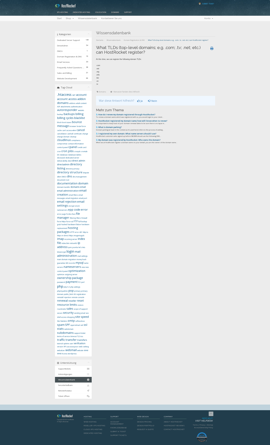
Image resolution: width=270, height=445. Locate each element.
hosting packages (67, 230)
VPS (65, 346)
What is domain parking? (110, 127)
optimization (76, 271)
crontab (84, 151)
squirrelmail (75, 325)
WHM (86, 350)
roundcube (61, 309)
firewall (84, 218)
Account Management (117, 423)
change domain (63, 137)
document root (63, 180)
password (61, 282)
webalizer (61, 350)
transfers (82, 340)
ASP (58, 106)
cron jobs (67, 151)
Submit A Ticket (118, 432)
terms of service (63, 336)
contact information (76, 144)
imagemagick (79, 235)
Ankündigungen (64, 374)
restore (80, 305)
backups (69, 114)
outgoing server (71, 274)
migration (72, 259)
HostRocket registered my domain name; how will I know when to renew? (132, 121)
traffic (61, 340)
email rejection (67, 201)
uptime (66, 343)
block (59, 122)
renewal (62, 300)
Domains (115, 12)
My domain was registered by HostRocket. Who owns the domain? (129, 140)
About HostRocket (173, 422)
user (71, 343)
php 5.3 (67, 287)
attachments (65, 106)
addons (72, 103)
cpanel (72, 147)
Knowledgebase (118, 428)
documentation (67, 183)
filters (78, 218)
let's (80, 247)
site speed (82, 317)
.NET (74, 95)
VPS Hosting (62, 12)
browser (72, 126)
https (71, 235)
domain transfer (63, 187)
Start (59, 18)
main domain (62, 259)
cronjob (77, 151)
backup (60, 114)
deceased (61, 158)
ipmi (70, 247)
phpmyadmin (62, 291)
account (81, 95)
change (85, 134)
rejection (67, 297)
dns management (79, 177)
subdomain (68, 329)
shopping (71, 317)
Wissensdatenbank (87, 18)
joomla (75, 247)
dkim (59, 177)
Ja (141, 101)
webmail (71, 350)
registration (81, 294)
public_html (68, 294)
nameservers (72, 267)
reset (80, 300)
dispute (86, 172)
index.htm (65, 243)
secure (59, 313)
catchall (70, 134)
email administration (68, 190)
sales (70, 308)
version (60, 346)
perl (83, 282)
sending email (79, 313)
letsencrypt (61, 252)
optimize (60, 274)
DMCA (64, 177)
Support (128, 12)
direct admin (78, 160)
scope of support (81, 309)
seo (87, 313)
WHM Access (62, 353)
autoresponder (67, 110)
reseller (72, 300)
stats (60, 329)
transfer (71, 340)
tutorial (60, 343)
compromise (62, 144)
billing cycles (65, 118)
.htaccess (64, 94)
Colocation (100, 12)
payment (72, 282)
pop (71, 291)
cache (59, 130)
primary (77, 291)
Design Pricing (144, 422)
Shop (69, 18)
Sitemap (210, 425)
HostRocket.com (68, 416)
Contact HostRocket (174, 429)
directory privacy (72, 169)
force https (61, 221)
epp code (74, 209)
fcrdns (68, 214)
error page (61, 214)
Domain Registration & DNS (134, 40)
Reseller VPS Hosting (94, 426)
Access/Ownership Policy (203, 427)
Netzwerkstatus (64, 390)
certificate (78, 134)
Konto (208, 18)
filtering (73, 218)
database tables (74, 155)
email (83, 186)
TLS (78, 336)
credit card (82, 147)
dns (69, 176)
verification (79, 343)
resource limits (67, 305)
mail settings (82, 256)
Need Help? (204, 419)
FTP (76, 221)
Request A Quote (145, 429)
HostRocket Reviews (174, 426)
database (64, 155)
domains (75, 186)
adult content (81, 103)
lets (83, 247)
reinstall (60, 297)
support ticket (79, 333)
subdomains (65, 333)
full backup (82, 221)
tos (81, 336)
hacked (64, 224)
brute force (81, 126)
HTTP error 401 (76, 232)
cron (59, 151)
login (70, 251)
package (77, 278)
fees (73, 214)
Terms (195, 425)
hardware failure (74, 224)
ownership (64, 278)
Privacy (202, 425)
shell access (62, 317)
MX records (70, 263)
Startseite (99, 40)
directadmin (63, 164)
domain (83, 183)
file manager (68, 216)
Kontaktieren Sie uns (111, 18)
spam (61, 325)
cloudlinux (64, 140)
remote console (78, 297)
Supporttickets (64, 368)
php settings (75, 287)
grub (59, 224)
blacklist (79, 118)
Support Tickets (118, 435)
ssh (81, 325)
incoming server (70, 239)
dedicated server (72, 158)
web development (72, 347)
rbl (75, 294)
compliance (76, 140)
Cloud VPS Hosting (93, 429)
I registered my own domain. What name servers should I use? (127, 133)
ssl (85, 325)
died (70, 161)
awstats (81, 110)
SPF (67, 325)
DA (58, 155)
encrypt (71, 206)
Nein (154, 101)
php (60, 286)
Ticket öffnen (63, 396)
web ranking (84, 346)
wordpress (72, 353)
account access (67, 99)
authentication (76, 106)
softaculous (80, 321)
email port (83, 198)
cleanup (73, 137)
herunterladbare (65, 385)
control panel (62, 147)
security (68, 313)
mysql (79, 263)
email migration (72, 198)
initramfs (73, 243)
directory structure (69, 172)
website (80, 350)
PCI (79, 282)
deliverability (62, 161)
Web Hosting (90, 422)
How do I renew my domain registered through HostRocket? (126, 114)
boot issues (66, 122)
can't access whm (69, 130)
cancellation (62, 134)
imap (60, 239)
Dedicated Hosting (81, 12)
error (84, 209)
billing (79, 114)
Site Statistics (62, 321)
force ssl (69, 221)
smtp (71, 321)
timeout (73, 336)
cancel (81, 130)
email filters (73, 195)
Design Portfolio (145, 426)
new (83, 267)
